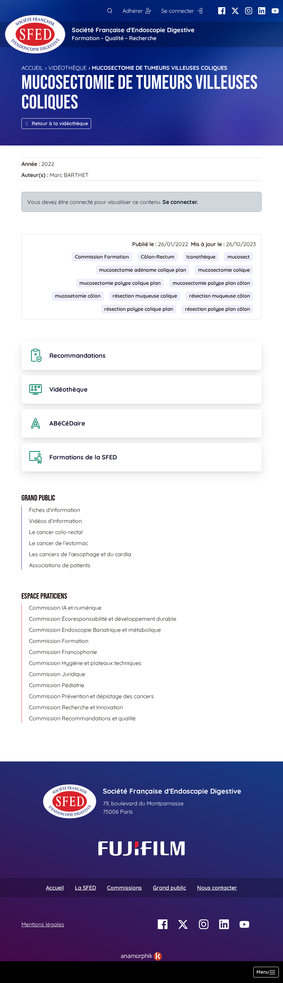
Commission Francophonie (63, 651)
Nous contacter (217, 887)
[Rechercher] (110, 11)
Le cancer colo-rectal (56, 531)
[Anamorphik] (141, 955)
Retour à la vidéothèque (60, 123)
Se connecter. (180, 201)
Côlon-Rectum (157, 257)
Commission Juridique (57, 674)
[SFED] (35, 34)
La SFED (85, 887)
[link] (141, 956)
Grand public (169, 887)
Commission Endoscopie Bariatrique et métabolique (95, 629)
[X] (235, 11)
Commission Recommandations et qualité (82, 718)
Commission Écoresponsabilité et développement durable (102, 618)
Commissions (124, 887)
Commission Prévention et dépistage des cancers (91, 696)
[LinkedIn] (261, 11)
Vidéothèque (67, 67)
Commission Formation (102, 257)
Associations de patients (59, 565)
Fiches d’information (54, 509)
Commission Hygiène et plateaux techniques (85, 662)
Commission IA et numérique (65, 607)
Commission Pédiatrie (56, 685)
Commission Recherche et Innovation (76, 707)
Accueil (32, 67)
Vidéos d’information (55, 520)
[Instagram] (248, 11)
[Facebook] (221, 11)
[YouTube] (275, 11)
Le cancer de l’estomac (58, 543)
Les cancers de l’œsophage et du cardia (80, 554)
